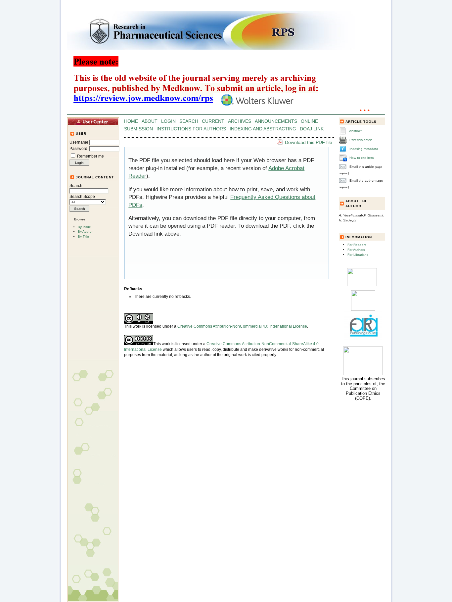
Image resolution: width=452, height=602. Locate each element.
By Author (85, 231)
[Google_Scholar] (362, 285)
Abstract (355, 131)
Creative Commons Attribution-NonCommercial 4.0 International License (242, 326)
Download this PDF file (308, 142)
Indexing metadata (363, 149)
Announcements (276, 121)
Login (168, 121)
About (150, 121)
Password (78, 148)
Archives (239, 121)
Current (213, 121)
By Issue (84, 227)
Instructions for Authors (191, 128)
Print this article (361, 140)
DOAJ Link (312, 128)
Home (131, 121)
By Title (83, 236)
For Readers (356, 245)
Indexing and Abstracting (263, 128)
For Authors (356, 250)
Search (75, 185)
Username (78, 142)
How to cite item (361, 158)
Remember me (90, 156)
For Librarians (357, 254)
